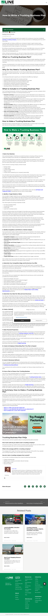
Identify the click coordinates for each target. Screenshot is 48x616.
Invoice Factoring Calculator (28, 590)
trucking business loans (35, 377)
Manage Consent (44, 584)
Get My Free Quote (37, 427)
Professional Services (37, 589)
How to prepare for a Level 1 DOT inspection (15, 410)
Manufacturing (37, 584)
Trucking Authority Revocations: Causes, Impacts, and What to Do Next (35, 529)
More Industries (38, 592)
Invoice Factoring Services (18, 581)
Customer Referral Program (38, 601)
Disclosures (27, 604)
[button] (46, 309)
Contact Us (17, 599)
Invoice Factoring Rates (28, 583)
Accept (22, 320)
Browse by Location (18, 589)
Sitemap (16, 597)
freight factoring (22, 343)
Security (26, 602)
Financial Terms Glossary (28, 586)
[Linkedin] (4, 478)
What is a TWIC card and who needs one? (14, 407)
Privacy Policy (27, 600)
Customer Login (38, 598)
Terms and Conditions (27, 607)
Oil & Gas (36, 583)
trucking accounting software (10, 365)
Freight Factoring (18, 587)
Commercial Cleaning (38, 586)
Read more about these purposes (21, 317)
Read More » (7, 537)
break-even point (39, 300)
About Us (16, 595)
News (26, 594)
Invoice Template (28, 592)
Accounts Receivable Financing (19, 584)
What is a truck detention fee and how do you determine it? (19, 409)
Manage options (39, 320)
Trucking (36, 581)
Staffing (36, 579)
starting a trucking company (9, 39)
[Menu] (46, 2)
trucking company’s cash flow (26, 333)
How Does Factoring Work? (28, 580)
